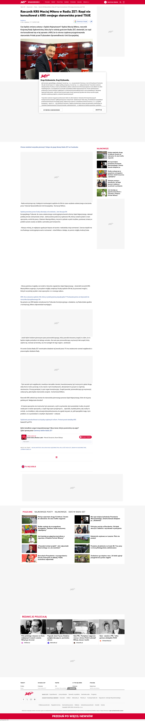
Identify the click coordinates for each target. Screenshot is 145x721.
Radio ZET (23, 7)
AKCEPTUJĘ (99, 110)
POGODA (92, 682)
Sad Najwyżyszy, (36, 447)
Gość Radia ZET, (66, 447)
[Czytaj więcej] (29, 519)
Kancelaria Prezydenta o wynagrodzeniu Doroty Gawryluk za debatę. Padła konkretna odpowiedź (52, 557)
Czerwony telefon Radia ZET (43, 431)
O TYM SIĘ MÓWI (77, 682)
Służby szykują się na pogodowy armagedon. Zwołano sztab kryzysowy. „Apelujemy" (52, 528)
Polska (47, 2)
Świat (53, 2)
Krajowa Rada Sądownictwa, (50, 447)
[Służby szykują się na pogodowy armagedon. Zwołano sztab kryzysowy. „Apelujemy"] (102, 174)
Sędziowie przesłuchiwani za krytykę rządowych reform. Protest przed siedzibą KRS (48, 420)
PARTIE (57, 682)
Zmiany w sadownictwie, (79, 447)
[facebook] (23, 699)
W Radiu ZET (41, 682)
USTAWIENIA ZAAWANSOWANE (51, 110)
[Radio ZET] (23, 2)
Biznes (66, 2)
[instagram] (31, 699)
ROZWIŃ (72, 688)
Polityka (60, 2)
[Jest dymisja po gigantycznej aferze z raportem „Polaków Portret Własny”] (102, 193)
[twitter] (27, 699)
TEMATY (22, 682)
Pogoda (73, 2)
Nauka (79, 2)
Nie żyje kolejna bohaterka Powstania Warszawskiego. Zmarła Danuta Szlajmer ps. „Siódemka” (115, 165)
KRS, (61, 447)
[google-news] (34, 699)
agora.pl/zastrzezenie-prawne (116, 710)
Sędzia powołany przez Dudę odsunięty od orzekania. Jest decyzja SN (43, 212)
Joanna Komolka (25, 449)
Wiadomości (34, 2)
